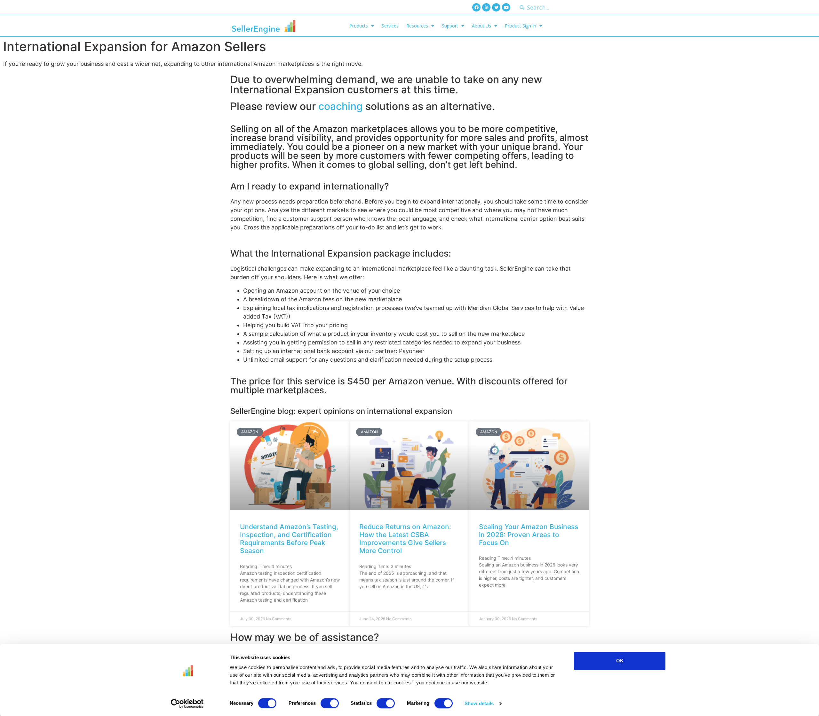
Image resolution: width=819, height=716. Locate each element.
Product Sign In (520, 26)
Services (390, 26)
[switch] (330, 703)
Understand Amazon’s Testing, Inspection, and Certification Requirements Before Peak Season (289, 539)
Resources (417, 26)
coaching (340, 106)
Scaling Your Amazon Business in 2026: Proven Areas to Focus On (528, 535)
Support (450, 26)
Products (358, 26)
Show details (479, 703)
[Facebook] (476, 7)
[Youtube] (506, 7)
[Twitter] (496, 7)
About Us (481, 26)
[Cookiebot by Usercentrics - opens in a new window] (187, 703)
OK (620, 660)
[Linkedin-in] (486, 7)
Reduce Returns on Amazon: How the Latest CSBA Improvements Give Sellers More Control (405, 539)
